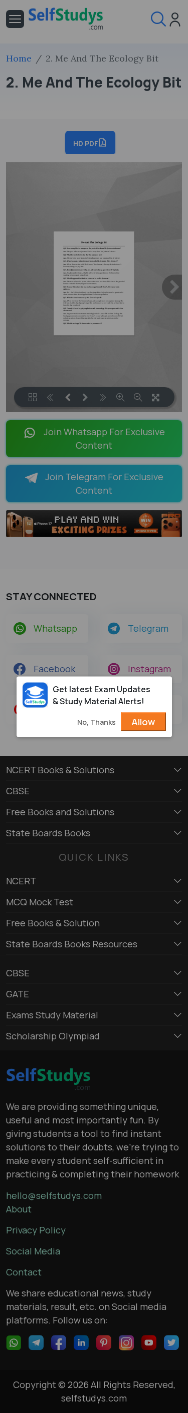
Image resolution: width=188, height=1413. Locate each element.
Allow (143, 721)
